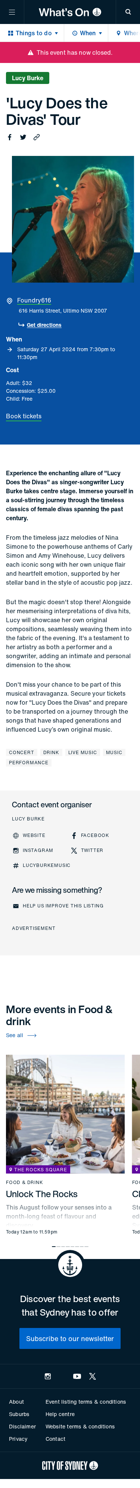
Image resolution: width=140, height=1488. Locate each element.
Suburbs (19, 1414)
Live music (82, 752)
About (16, 1402)
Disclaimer (22, 1426)
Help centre (60, 1414)
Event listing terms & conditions (86, 1402)
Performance (29, 762)
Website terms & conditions (80, 1426)
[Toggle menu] (12, 12)
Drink (51, 752)
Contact (55, 1439)
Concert (21, 752)
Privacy (18, 1439)
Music (114, 752)
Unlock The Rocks (42, 1194)
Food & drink (24, 1183)
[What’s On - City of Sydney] (70, 12)
